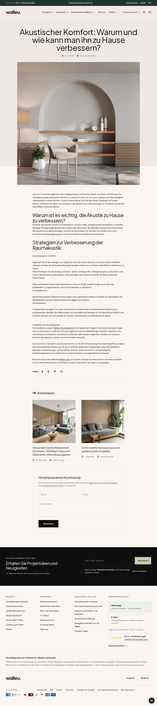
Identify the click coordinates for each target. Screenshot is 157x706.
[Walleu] (13, 678)
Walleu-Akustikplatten (64, 328)
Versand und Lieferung (84, 618)
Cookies (59, 690)
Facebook (145, 678)
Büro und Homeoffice (49, 611)
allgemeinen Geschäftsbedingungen (103, 483)
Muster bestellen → (140, 571)
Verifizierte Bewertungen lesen (136, 639)
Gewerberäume (47, 620)
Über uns (102, 12)
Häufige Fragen (81, 631)
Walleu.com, (64, 359)
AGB (51, 690)
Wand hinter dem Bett (50, 606)
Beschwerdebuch (128, 690)
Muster (112, 12)
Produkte (46, 12)
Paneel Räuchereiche (15, 611)
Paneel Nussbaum (14, 615)
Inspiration (60, 12)
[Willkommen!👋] (152, 701)
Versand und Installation (81, 12)
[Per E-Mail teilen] (61, 371)
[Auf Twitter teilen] (48, 371)
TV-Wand (44, 615)
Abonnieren (143, 560)
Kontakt (143, 3)
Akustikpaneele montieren (86, 601)
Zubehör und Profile (14, 624)
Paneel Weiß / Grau (14, 620)
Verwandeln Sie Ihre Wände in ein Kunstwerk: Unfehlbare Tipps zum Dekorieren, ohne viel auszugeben (51, 451)
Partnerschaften (132, 3)
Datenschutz (42, 690)
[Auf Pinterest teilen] (54, 371)
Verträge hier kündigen (86, 690)
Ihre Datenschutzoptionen (108, 690)
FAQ (149, 3)
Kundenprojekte (47, 624)
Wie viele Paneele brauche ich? (88, 606)
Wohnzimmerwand (48, 601)
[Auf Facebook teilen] (42, 371)
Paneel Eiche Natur (14, 606)
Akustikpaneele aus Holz (17, 601)
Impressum (69, 690)
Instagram (130, 678)
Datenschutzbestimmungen (53, 486)
